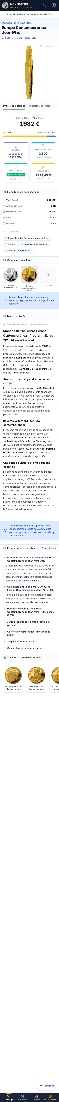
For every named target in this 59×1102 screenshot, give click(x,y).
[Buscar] (44, 5)
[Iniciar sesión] (53, 5)
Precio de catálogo (14, 105)
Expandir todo (49, 548)
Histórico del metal (40, 105)
